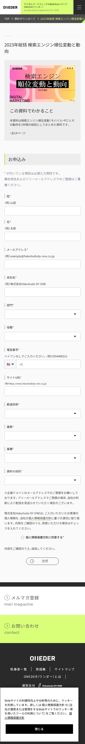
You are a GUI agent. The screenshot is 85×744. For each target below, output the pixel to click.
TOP (7, 18)
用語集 (41, 669)
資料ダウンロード (25, 18)
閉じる (39, 729)
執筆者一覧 (18, 669)
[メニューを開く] (79, 7)
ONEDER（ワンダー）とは (42, 676)
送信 (45, 561)
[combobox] (42, 314)
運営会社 (29, 685)
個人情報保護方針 (40, 518)
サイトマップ (64, 669)
